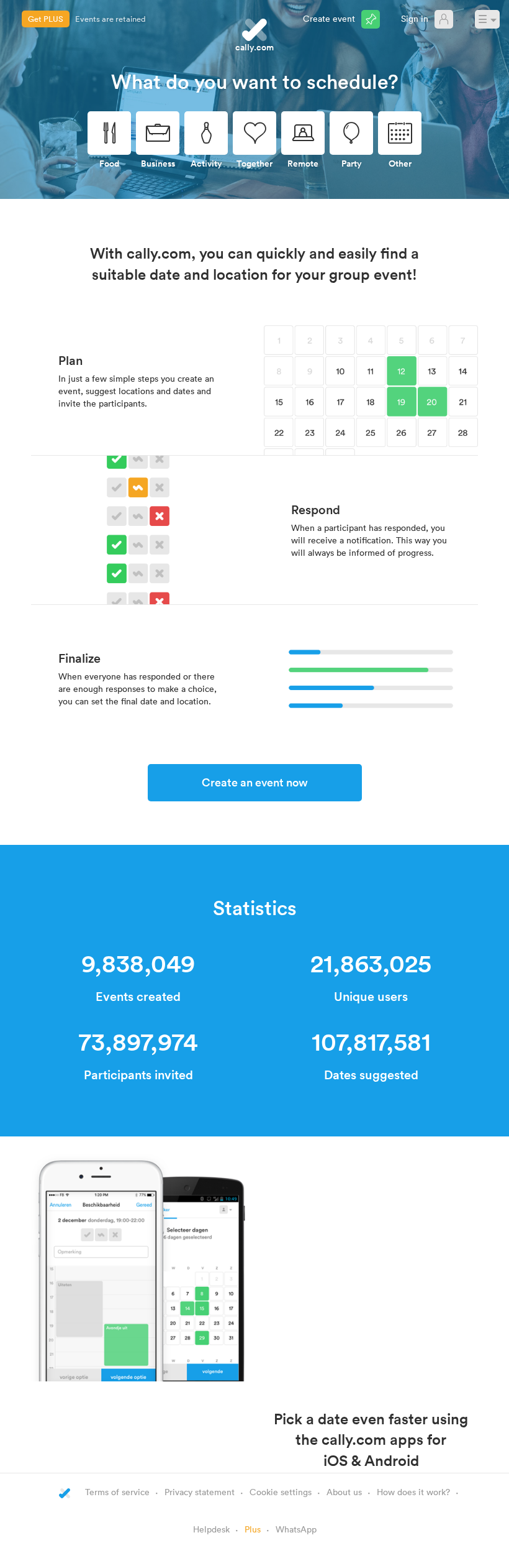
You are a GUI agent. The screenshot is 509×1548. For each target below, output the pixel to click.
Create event (329, 18)
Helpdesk (211, 1529)
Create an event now (255, 782)
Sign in (414, 18)
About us (344, 1492)
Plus (253, 1529)
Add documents (104, 18)
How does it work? (413, 1492)
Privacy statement (199, 1492)
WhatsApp (296, 1529)
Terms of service (117, 1492)
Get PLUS (45, 18)
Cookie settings (281, 1492)
